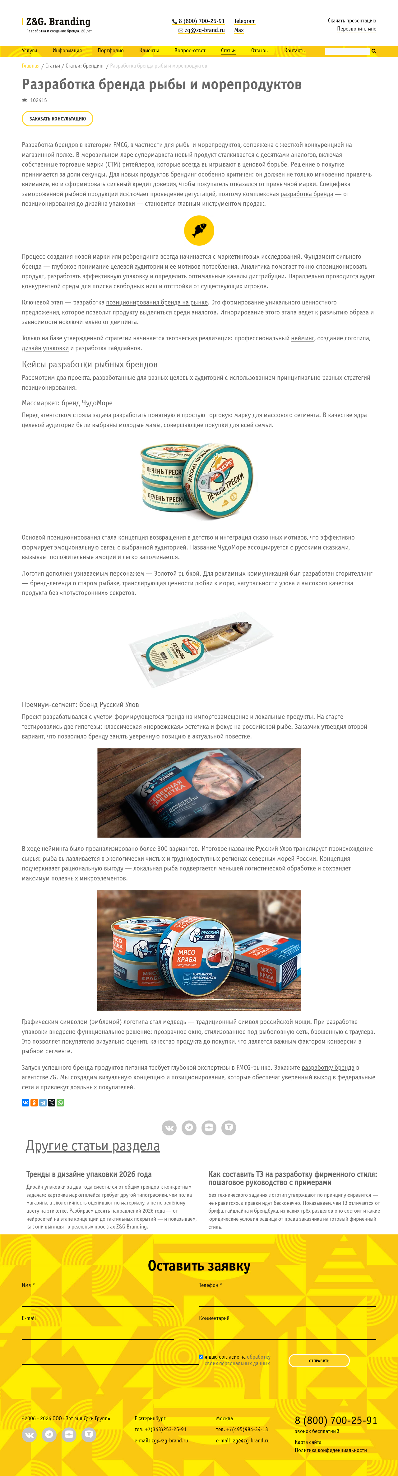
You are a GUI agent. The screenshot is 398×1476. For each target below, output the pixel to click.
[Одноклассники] (34, 1102)
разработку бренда (328, 1068)
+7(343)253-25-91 (166, 1429)
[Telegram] (43, 1102)
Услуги (29, 51)
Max (239, 30)
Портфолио (111, 51)
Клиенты (149, 51)
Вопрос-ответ (190, 51)
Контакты (295, 51)
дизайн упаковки (45, 348)
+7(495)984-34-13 (247, 1429)
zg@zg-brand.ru (205, 30)
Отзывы (260, 51)
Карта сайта (308, 1442)
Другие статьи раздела (92, 1146)
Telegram (245, 21)
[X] (51, 1102)
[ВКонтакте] (25, 1102)
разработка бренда (306, 194)
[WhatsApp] (60, 1102)
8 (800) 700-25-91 (202, 21)
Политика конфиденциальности (331, 1450)
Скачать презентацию (352, 21)
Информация (67, 51)
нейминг (302, 338)
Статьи (228, 51)
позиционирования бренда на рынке (157, 302)
